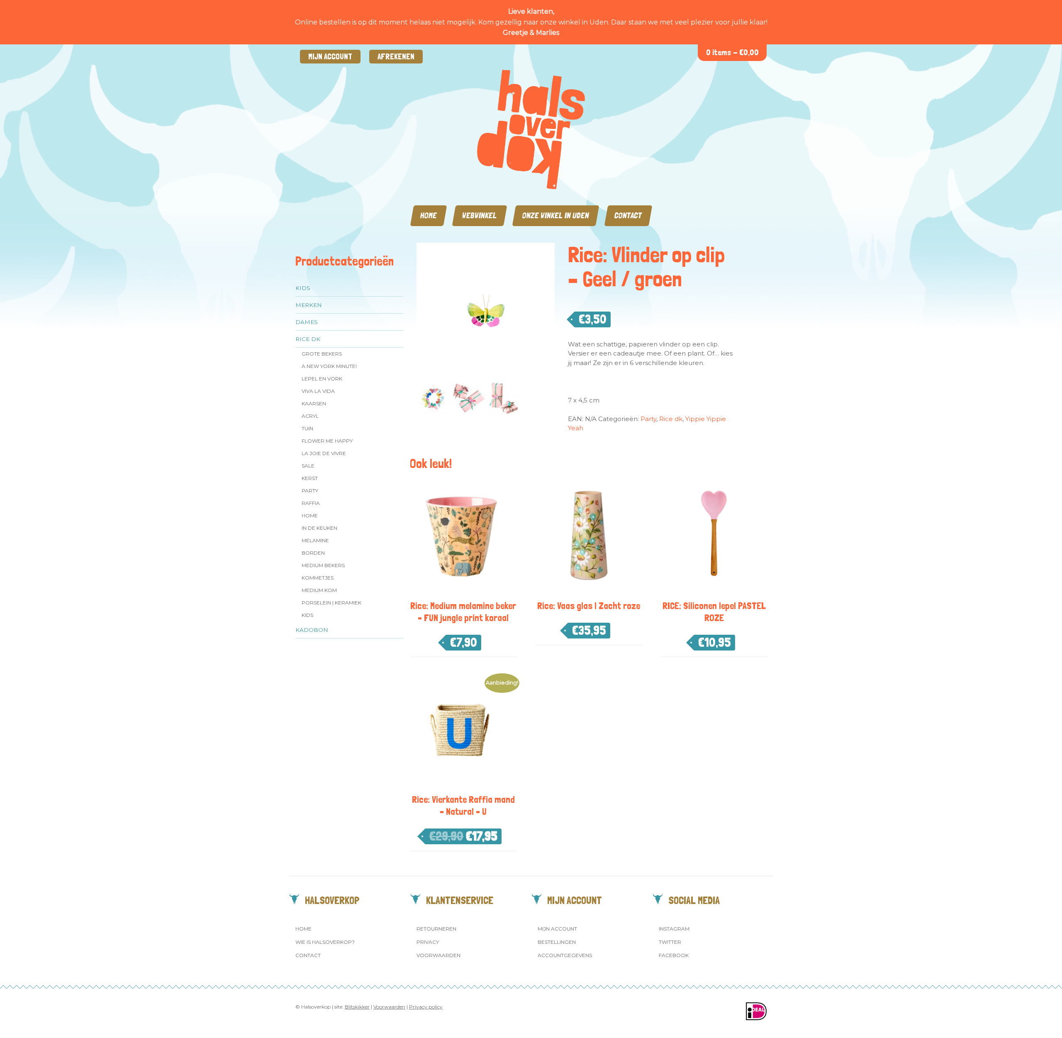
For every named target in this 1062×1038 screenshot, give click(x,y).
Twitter (670, 942)
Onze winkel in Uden (555, 215)
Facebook (674, 955)
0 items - (732, 52)
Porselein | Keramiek (331, 602)
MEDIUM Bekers (323, 565)
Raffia (311, 503)
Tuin (307, 428)
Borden (313, 553)
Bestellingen (557, 942)
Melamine (315, 540)
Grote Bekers (322, 354)
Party (310, 490)
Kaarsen (314, 403)
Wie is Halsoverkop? (325, 942)
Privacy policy (426, 1007)
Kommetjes (318, 578)
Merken (308, 305)
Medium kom (319, 590)
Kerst (310, 478)
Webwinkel (479, 215)
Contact (628, 215)
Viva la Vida (318, 391)
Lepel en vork (322, 378)
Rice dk (307, 339)
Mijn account (330, 56)
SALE (308, 466)
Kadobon (311, 629)
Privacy (428, 942)
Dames (306, 322)
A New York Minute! (329, 366)
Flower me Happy (327, 441)
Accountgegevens (565, 955)
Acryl (310, 416)
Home (428, 215)
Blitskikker (357, 1007)
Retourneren (436, 929)
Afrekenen (396, 56)
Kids (302, 288)
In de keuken (319, 528)
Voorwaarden (438, 955)
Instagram (674, 929)
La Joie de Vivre (324, 453)
